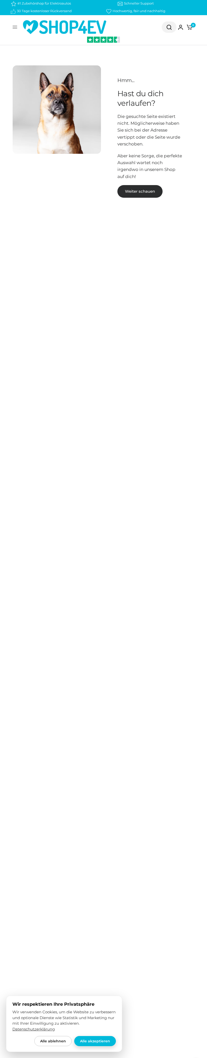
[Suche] (169, 27)
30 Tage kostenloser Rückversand (44, 11)
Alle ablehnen (53, 1041)
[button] (140, 191)
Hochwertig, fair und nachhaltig (139, 11)
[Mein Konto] (180, 27)
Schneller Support (139, 3)
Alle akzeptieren (95, 1041)
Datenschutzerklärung (33, 1029)
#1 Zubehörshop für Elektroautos (44, 3)
